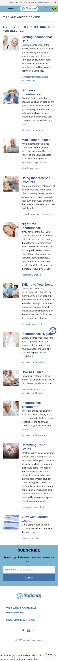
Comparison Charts (31, 538)
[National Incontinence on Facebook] (23, 631)
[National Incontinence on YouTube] (29, 631)
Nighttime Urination (31, 274)
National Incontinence (32, 640)
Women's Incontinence (33, 130)
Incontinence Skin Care (33, 362)
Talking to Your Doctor (33, 324)
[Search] (47, 8)
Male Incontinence (31, 168)
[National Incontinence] (29, 9)
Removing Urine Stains (33, 507)
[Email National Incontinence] (34, 631)
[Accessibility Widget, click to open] (52, 330)
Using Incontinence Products (36, 214)
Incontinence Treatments (34, 435)
